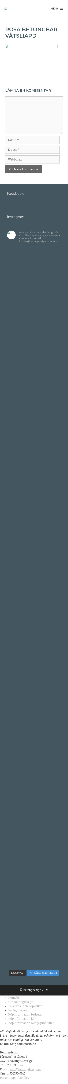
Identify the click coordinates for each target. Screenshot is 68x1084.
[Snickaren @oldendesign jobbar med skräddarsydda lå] (34, 605)
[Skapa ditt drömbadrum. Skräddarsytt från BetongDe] (34, 491)
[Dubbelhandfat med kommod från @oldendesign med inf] (34, 396)
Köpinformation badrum (25, 1014)
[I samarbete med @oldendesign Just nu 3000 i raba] (34, 688)
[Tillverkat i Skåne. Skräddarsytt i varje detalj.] (34, 900)
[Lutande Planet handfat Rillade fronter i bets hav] (34, 776)
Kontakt (13, 997)
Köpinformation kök (22, 1018)
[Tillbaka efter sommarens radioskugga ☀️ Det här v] (34, 354)
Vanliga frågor (17, 1010)
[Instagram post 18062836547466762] (34, 462)
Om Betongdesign (20, 1002)
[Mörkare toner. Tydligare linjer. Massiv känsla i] (34, 947)
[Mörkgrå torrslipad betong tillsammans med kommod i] (34, 557)
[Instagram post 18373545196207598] (34, 469)
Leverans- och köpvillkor (25, 1006)
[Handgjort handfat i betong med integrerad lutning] (34, 732)
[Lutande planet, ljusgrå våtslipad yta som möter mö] (34, 811)
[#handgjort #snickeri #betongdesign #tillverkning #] (34, 626)
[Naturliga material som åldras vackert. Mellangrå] (34, 851)
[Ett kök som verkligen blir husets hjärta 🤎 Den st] (34, 283)
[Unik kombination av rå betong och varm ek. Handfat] (34, 654)
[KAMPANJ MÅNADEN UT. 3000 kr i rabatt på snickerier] (34, 517)
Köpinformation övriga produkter (31, 1023)
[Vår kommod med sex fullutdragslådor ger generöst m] (34, 432)
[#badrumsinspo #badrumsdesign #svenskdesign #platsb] (34, 702)
